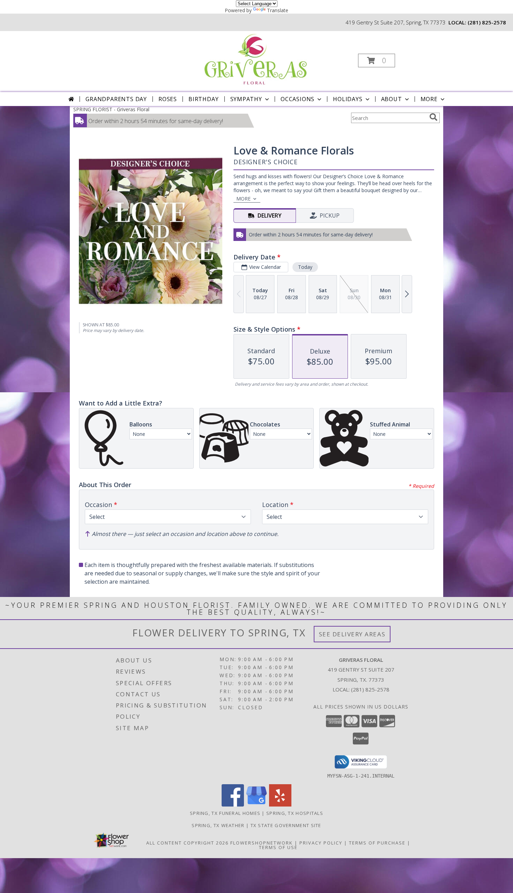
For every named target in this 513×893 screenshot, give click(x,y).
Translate (277, 10)
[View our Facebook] (233, 804)
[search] (433, 117)
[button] (376, 60)
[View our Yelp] (280, 804)
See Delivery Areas (352, 634)
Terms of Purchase (377, 843)
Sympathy (246, 99)
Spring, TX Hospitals (294, 813)
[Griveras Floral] (256, 58)
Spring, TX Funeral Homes (225, 813)
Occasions (297, 99)
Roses (167, 99)
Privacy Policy (320, 843)
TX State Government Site (286, 825)
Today (305, 267)
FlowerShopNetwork (261, 843)
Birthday (203, 99)
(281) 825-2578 (487, 22)
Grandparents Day (116, 99)
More (429, 99)
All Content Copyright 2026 (187, 843)
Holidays (347, 99)
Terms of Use (278, 847)
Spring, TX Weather (218, 825)
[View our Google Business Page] (256, 804)
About (391, 99)
